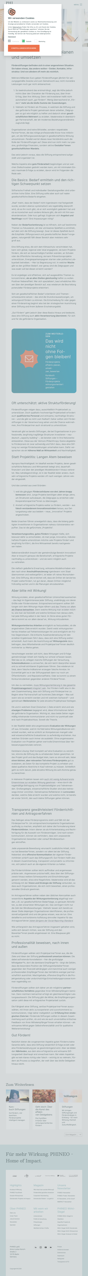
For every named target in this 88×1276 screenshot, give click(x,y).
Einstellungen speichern (23, 48)
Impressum (12, 36)
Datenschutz (17, 27)
